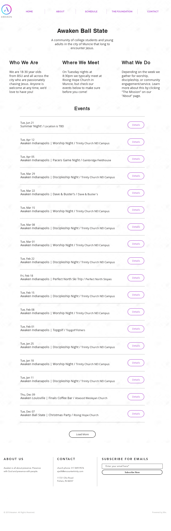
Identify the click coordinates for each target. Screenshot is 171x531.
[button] (31, 126)
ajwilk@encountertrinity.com (70, 471)
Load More (82, 434)
